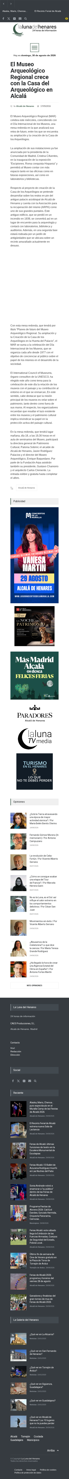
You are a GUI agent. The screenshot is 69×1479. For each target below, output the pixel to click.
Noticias (33, 1338)
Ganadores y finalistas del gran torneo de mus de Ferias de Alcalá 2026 (43, 1299)
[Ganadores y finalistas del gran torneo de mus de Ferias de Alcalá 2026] (18, 1302)
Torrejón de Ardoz (37, 1268)
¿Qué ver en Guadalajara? (43, 1400)
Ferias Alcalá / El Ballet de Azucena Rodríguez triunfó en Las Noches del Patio (43, 1168)
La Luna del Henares (30, 1459)
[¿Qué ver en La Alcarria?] (18, 1339)
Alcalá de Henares (25, 106)
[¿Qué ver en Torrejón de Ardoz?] (18, 1372)
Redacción (15, 1051)
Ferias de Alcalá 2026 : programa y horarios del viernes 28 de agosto (42, 1278)
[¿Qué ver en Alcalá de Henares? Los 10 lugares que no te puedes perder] (18, 1421)
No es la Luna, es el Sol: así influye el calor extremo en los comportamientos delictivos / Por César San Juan (43, 903)
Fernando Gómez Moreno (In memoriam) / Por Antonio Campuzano (44, 838)
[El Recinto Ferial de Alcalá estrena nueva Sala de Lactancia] (18, 1130)
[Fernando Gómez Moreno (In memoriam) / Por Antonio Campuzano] (18, 842)
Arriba (51, 1450)
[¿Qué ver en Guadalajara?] (18, 1405)
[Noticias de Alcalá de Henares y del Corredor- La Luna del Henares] (34, 33)
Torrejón (25, 1436)
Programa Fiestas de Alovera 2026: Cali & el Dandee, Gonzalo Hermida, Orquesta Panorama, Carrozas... (43, 1212)
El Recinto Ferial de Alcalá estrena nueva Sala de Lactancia (47, 11)
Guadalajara (16, 1440)
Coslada (38, 1436)
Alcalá (13, 1436)
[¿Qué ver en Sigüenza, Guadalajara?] (18, 1388)
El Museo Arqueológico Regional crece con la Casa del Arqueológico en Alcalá (31, 80)
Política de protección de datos (27, 1473)
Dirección (15, 1055)
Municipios (34, 1223)
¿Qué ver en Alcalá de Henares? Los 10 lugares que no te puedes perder (42, 1420)
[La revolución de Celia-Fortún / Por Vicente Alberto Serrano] (18, 862)
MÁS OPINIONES (34, 985)
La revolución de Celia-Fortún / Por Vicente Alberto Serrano (44, 858)
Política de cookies (48, 1470)
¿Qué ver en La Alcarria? (42, 1334)
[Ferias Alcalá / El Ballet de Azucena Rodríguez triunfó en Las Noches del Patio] (18, 1171)
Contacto (18, 1470)
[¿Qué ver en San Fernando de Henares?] (18, 1355)
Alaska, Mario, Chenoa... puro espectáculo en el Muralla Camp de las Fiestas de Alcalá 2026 (14, 11)
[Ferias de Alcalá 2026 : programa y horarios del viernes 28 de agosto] (18, 1282)
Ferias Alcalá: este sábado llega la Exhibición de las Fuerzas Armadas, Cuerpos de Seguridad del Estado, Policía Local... (43, 1236)
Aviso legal (31, 1470)
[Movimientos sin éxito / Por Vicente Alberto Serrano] (18, 928)
